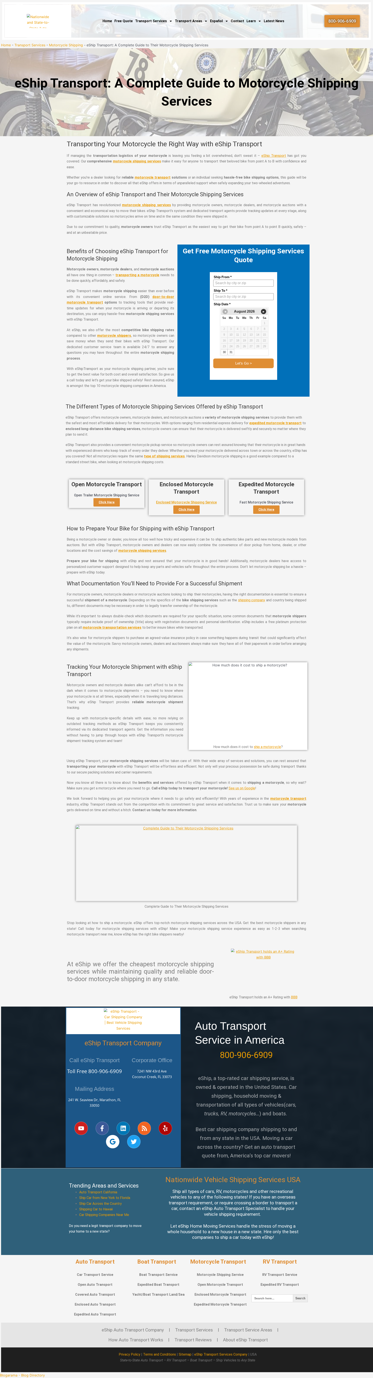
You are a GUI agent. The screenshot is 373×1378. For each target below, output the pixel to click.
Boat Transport (156, 1261)
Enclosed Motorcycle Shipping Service (186, 502)
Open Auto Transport (95, 1285)
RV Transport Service (279, 1275)
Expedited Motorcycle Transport (220, 1304)
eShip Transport (273, 156)
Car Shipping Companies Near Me (104, 1215)
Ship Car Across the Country (100, 1204)
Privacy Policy (129, 1354)
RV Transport (280, 1261)
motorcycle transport (153, 177)
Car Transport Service (95, 1275)
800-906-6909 (105, 1071)
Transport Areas (188, 21)
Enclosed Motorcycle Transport (220, 1294)
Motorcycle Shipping (66, 45)
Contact (237, 21)
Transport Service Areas (248, 1330)
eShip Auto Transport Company (133, 1330)
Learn (251, 21)
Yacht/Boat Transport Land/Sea (158, 1294)
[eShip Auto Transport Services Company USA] (38, 21)
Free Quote (123, 21)
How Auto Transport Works (135, 1339)
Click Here (107, 502)
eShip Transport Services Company (220, 1354)
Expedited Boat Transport (158, 1285)
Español (216, 21)
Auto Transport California (98, 1192)
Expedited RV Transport (280, 1285)
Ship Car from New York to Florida (104, 1198)
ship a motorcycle (267, 747)
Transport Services (151, 21)
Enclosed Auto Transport (95, 1304)
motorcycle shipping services (137, 161)
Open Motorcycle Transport (220, 1285)
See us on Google (242, 788)
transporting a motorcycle (137, 275)
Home (107, 21)
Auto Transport (95, 1261)
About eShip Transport (245, 1339)
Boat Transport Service (158, 1275)
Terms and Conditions (159, 1354)
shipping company (251, 600)
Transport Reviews (193, 1339)
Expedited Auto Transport (95, 1314)
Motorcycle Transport (218, 1261)
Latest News (274, 21)
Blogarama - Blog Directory (22, 1375)
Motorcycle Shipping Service (220, 1275)
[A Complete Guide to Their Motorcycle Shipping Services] (186, 863)
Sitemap (185, 1354)
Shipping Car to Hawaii (96, 1209)
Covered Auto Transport (95, 1294)
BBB (294, 997)
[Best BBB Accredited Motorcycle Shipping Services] (263, 970)
